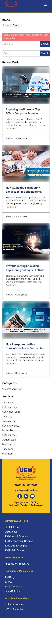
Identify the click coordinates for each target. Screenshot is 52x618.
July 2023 (7, 416)
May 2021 (7, 453)
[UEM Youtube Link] (32, 496)
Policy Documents (15, 604)
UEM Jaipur (11, 531)
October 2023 (9, 407)
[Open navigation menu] (46, 6)
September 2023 (11, 411)
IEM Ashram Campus (16, 545)
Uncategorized (12, 389)
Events (8, 581)
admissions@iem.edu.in (26, 490)
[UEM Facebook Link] (19, 496)
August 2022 (9, 439)
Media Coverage (13, 586)
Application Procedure (17, 563)
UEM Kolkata (12, 527)
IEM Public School (14, 550)
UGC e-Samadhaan (15, 609)
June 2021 (7, 449)
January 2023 (9, 421)
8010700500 (19, 484)
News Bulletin (12, 591)
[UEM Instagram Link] (26, 496)
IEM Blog (9, 577)
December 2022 (10, 425)
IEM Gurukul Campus (16, 536)
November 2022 (10, 430)
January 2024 (9, 402)
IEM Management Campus (19, 541)
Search (45, 43)
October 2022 (9, 435)
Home (7, 25)
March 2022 (8, 444)
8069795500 (33, 484)
